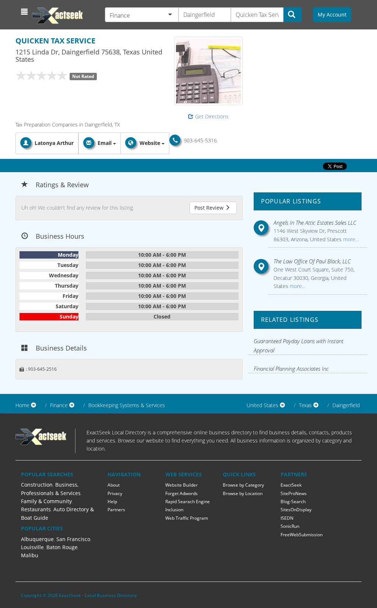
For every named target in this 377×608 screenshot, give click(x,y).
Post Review (209, 207)
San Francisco (73, 539)
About (114, 485)
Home (22, 405)
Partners (116, 509)
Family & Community (46, 501)
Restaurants (36, 509)
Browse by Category (243, 485)
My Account (332, 14)
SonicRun (290, 526)
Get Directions (212, 116)
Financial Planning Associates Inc (291, 368)
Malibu (29, 555)
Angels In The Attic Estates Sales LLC (315, 222)
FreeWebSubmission (302, 534)
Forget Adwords (181, 493)
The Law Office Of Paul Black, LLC (312, 261)
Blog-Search (293, 501)
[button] (25, 12)
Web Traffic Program (186, 518)
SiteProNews (294, 493)
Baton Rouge (62, 547)
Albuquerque (37, 539)
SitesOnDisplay (296, 509)
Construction (37, 484)
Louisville (32, 547)
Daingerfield (346, 405)
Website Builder (181, 485)
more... (350, 239)
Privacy (115, 493)
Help (112, 501)
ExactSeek (291, 485)
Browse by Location (243, 493)
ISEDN (287, 518)
